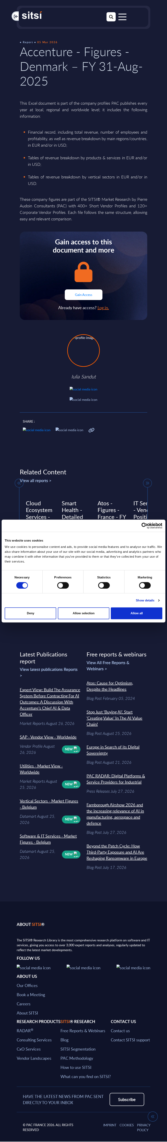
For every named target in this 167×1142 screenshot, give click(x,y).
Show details (145, 600)
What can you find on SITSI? (85, 1076)
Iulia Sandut (83, 376)
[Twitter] (34, 967)
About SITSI (27, 1013)
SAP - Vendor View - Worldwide (48, 737)
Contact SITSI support (130, 1040)
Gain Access (83, 294)
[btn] (19, 483)
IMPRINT (109, 1125)
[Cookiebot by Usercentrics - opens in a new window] (144, 526)
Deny (30, 613)
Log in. (103, 307)
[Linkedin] (83, 967)
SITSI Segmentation (78, 1049)
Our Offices (27, 985)
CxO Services (29, 1049)
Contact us (120, 1030)
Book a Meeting (31, 994)
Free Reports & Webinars (82, 1030)
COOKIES (127, 1125)
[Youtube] (133, 967)
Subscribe (127, 1099)
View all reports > (36, 480)
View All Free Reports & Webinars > (108, 666)
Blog (64, 1040)
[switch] (63, 585)
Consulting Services (34, 1040)
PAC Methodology (76, 1058)
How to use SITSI (75, 1067)
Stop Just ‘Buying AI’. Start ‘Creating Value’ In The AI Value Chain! (114, 718)
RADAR (25, 1030)
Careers (24, 1004)
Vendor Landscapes (34, 1058)
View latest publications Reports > (49, 672)
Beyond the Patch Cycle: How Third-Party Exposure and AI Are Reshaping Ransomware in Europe (117, 852)
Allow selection (83, 613)
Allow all (137, 613)
